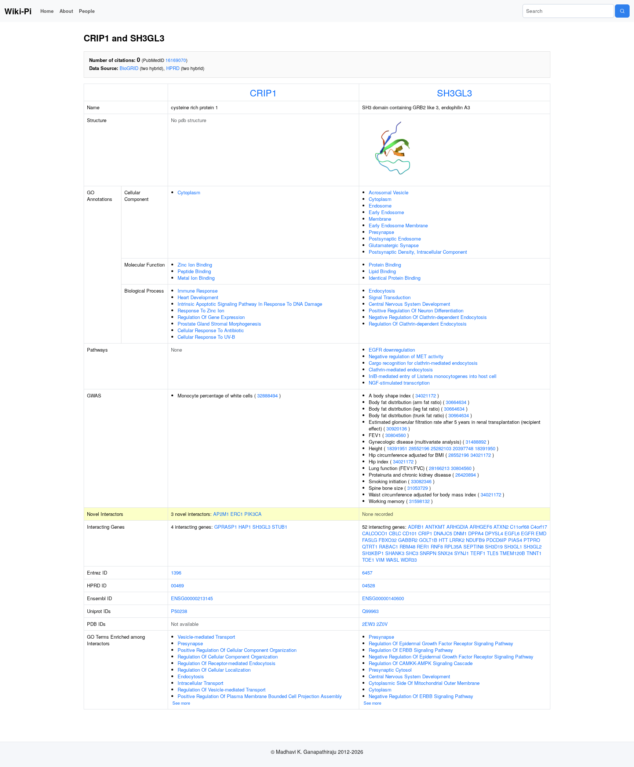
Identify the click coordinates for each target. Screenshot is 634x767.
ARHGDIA (457, 526)
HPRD (172, 68)
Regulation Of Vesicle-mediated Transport (222, 689)
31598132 (419, 501)
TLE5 (492, 553)
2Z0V (382, 623)
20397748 (463, 448)
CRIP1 (263, 92)
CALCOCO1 (374, 533)
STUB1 (279, 526)
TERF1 (477, 553)
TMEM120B (512, 553)
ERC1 (236, 513)
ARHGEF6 (481, 526)
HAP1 (244, 526)
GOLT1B (428, 539)
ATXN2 (501, 526)
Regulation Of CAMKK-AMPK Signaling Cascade (421, 663)
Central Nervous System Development (409, 303)
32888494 (267, 395)
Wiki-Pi (18, 11)
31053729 (417, 487)
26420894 (465, 474)
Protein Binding (385, 264)
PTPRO (532, 539)
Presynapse (381, 231)
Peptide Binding (194, 271)
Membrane (380, 218)
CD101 (409, 533)
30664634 (456, 402)
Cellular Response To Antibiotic (211, 330)
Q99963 (370, 611)
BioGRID (129, 68)
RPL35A (453, 546)
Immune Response (198, 290)
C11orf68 (519, 526)
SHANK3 (394, 553)
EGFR (527, 533)
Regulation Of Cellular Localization (214, 669)
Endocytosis (382, 290)
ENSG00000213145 (192, 598)
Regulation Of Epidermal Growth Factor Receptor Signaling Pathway (441, 643)
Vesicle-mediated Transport (206, 636)
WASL (392, 559)
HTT (443, 539)
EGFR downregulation (392, 349)
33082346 (421, 481)
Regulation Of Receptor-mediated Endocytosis (227, 663)
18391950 (485, 448)
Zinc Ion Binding (195, 264)
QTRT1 (370, 546)
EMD (541, 533)
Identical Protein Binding (394, 277)
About (66, 10)
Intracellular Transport (200, 682)
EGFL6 (512, 533)
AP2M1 (221, 513)
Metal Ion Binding (196, 277)
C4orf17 (539, 526)
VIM (380, 559)
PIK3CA (253, 513)
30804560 (395, 435)
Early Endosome (386, 212)
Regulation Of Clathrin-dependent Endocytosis (418, 323)
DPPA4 (476, 533)
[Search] (622, 11)
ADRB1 (416, 526)
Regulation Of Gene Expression (211, 316)
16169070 (175, 60)
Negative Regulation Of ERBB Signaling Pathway (421, 696)
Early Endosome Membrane (398, 225)
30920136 (396, 428)
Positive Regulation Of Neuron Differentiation (416, 310)
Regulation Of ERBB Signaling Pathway (411, 649)
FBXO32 (388, 539)
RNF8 (437, 546)
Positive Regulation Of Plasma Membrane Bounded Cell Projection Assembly (260, 696)
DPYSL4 (494, 533)
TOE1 (368, 559)
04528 (368, 585)
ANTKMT (435, 526)
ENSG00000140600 (383, 598)
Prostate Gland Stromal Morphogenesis (219, 323)
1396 (176, 572)
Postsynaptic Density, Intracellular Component (418, 251)
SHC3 (412, 553)
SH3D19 (494, 546)
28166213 (439, 468)
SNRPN (428, 553)
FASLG (369, 539)
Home (47, 10)
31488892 (476, 441)
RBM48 (407, 546)
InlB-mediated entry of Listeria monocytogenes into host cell (432, 376)
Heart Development (198, 297)
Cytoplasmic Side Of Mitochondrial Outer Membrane (424, 682)
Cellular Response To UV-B (206, 336)
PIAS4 (515, 539)
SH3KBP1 (373, 553)
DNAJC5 (443, 533)
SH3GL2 (533, 546)
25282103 (441, 448)
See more (181, 703)
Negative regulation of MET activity (406, 356)
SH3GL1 (513, 546)
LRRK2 (456, 539)
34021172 (425, 395)
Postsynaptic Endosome (395, 238)
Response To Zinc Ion (201, 310)
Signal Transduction (390, 297)
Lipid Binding (382, 271)
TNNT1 (534, 553)
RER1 (423, 546)
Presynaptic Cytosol (390, 669)
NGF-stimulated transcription (399, 382)
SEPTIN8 (473, 546)
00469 (177, 585)
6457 (367, 572)
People (87, 10)
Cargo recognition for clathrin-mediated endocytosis (423, 362)
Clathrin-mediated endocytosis (401, 369)
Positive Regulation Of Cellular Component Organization (237, 649)
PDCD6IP (496, 539)
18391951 (397, 448)
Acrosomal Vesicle (388, 192)
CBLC (395, 533)
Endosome (380, 205)
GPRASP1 (225, 526)
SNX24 (445, 553)
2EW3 (368, 623)
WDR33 (409, 559)
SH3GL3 (454, 92)
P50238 (179, 611)
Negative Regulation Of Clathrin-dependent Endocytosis (428, 316)
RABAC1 (388, 546)
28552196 (419, 448)
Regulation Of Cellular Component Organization (228, 656)
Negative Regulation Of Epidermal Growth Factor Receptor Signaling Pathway (451, 656)
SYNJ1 (461, 553)
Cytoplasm (189, 192)
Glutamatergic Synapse (394, 245)
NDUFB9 (475, 539)
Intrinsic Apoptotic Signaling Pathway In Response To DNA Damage (250, 303)
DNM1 (460, 533)
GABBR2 (408, 539)
